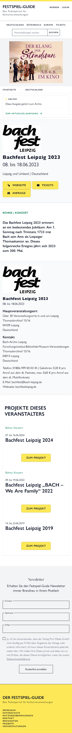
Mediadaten (10, 721)
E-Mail (7, 624)
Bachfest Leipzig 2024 (29, 440)
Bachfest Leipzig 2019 (29, 528)
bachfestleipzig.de (25, 386)
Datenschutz (11, 713)
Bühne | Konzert (15, 212)
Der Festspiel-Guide (23, 697)
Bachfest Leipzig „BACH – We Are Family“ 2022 (34, 488)
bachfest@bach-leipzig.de (27, 382)
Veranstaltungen (14, 726)
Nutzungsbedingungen (18, 715)
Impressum (9, 710)
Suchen (53, 32)
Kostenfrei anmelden (36, 669)
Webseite (19, 185)
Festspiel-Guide (19, 6)
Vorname (8, 600)
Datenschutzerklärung (18, 659)
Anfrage (19, 193)
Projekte (8, 723)
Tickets (60, 25)
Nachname (9, 612)
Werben (54, 7)
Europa (48, 25)
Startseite (9, 90)
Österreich (34, 25)
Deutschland (15, 25)
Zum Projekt (36, 457)
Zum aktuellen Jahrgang (22, 113)
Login (65, 7)
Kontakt (8, 718)
